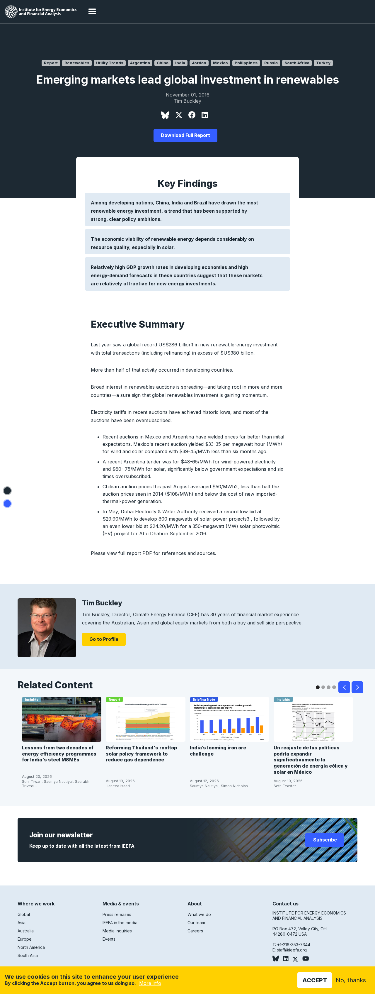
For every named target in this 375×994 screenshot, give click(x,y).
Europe (25, 939)
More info (150, 983)
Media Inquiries (117, 930)
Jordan (199, 63)
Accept (314, 980)
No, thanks (351, 980)
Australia (26, 930)
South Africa (296, 63)
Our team (196, 922)
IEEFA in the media (120, 922)
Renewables (76, 63)
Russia (271, 63)
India (180, 63)
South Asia (28, 955)
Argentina (140, 63)
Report (51, 63)
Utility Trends (109, 63)
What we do (199, 914)
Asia (21, 922)
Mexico (220, 63)
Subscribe (324, 840)
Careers (195, 930)
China (162, 63)
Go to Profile (103, 639)
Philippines (246, 63)
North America (31, 947)
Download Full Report (185, 135)
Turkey (323, 63)
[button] (92, 12)
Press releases (117, 914)
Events (109, 939)
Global (24, 914)
